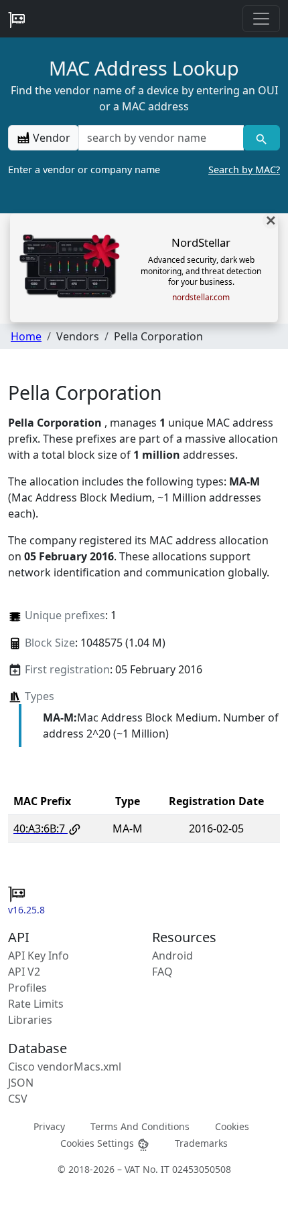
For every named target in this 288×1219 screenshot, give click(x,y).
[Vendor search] (261, 137)
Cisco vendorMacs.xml (64, 1066)
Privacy (49, 1125)
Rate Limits (36, 1003)
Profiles (27, 987)
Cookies (232, 1125)
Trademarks (201, 1143)
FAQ (162, 971)
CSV (17, 1098)
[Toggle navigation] (261, 18)
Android (172, 955)
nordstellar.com (201, 297)
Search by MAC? (244, 169)
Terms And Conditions (140, 1125)
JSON (20, 1082)
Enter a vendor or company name (144, 169)
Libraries (30, 1019)
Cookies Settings (98, 1143)
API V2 (24, 971)
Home (26, 336)
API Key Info (38, 955)
